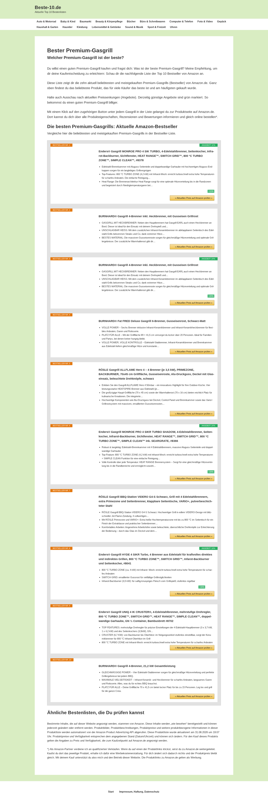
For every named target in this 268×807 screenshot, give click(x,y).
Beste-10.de (48, 7)
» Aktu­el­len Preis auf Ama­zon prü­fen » (193, 198)
